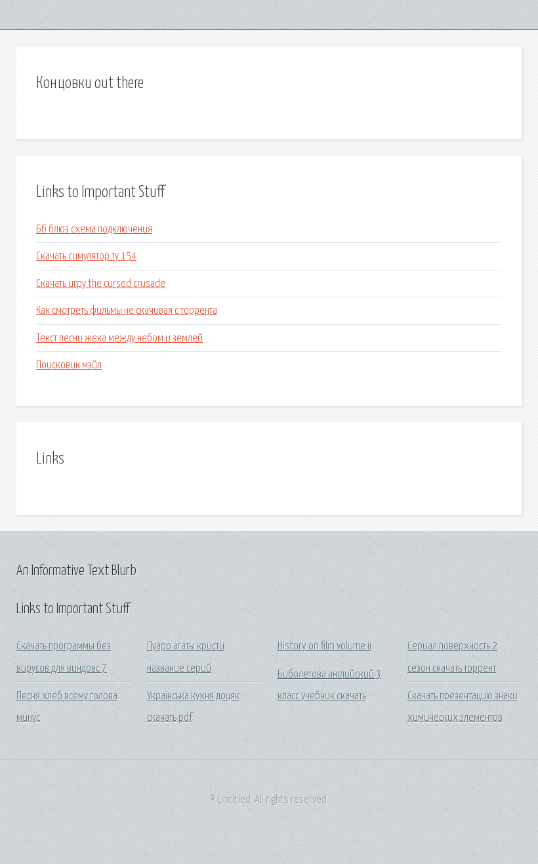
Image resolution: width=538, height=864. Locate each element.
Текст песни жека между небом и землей (119, 338)
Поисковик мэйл (69, 365)
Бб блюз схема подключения (94, 229)
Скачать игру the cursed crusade (100, 284)
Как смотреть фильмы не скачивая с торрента (126, 310)
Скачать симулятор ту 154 (86, 256)
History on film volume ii (324, 646)
